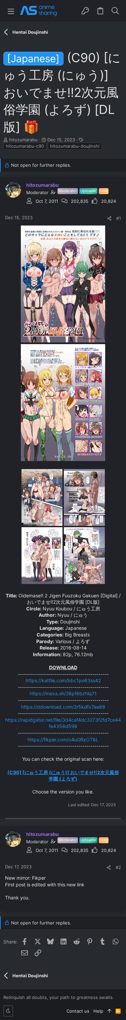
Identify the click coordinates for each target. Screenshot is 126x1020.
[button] (10, 11)
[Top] (109, 1011)
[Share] (109, 218)
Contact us (78, 1011)
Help (98, 1011)
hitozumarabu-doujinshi (74, 146)
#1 (118, 218)
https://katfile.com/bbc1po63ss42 (63, 680)
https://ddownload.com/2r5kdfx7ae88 (63, 707)
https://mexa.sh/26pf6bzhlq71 (63, 693)
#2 (118, 867)
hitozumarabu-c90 (25, 146)
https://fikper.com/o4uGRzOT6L (63, 739)
